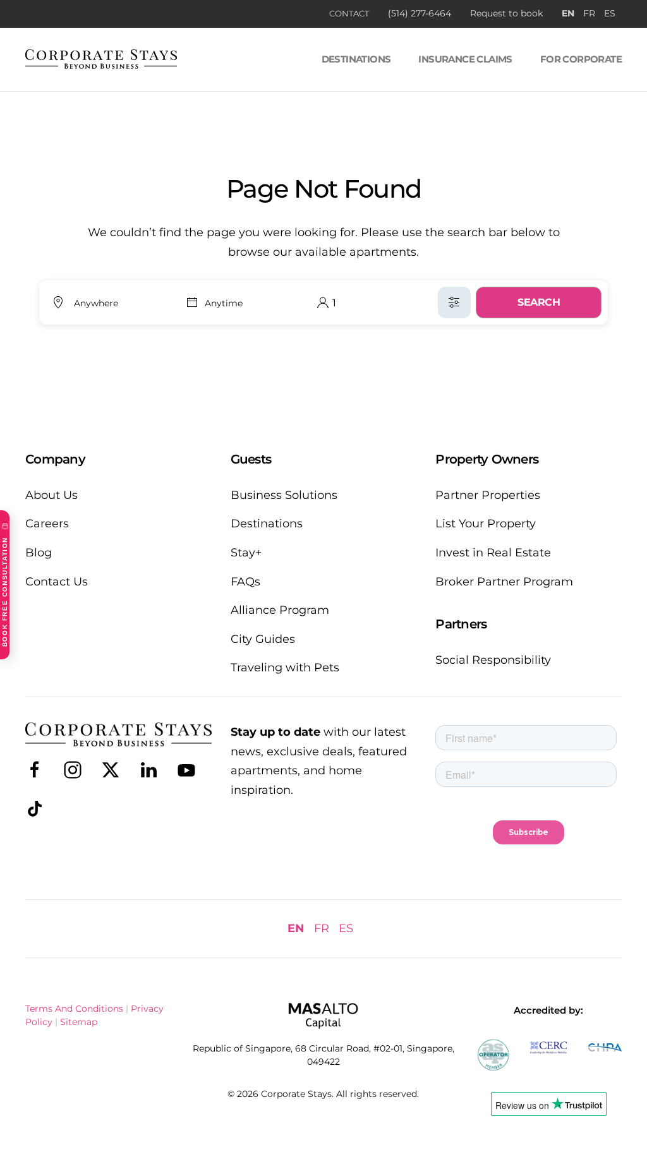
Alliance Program (280, 610)
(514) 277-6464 (419, 13)
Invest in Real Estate (493, 553)
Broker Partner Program (504, 582)
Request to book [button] (506, 13)
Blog (38, 553)
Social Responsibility (493, 660)
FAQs (245, 582)
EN (568, 13)
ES (609, 13)
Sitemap (78, 1022)
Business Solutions (284, 495)
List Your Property (485, 524)
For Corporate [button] (581, 59)
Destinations (356, 59)
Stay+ (246, 553)
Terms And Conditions (74, 1008)
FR (589, 13)
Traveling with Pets (285, 667)
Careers (47, 524)
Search (538, 302)
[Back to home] (101, 59)
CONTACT (349, 13)
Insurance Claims (465, 59)
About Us (51, 495)
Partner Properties (487, 495)
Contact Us (56, 582)
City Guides (263, 639)
